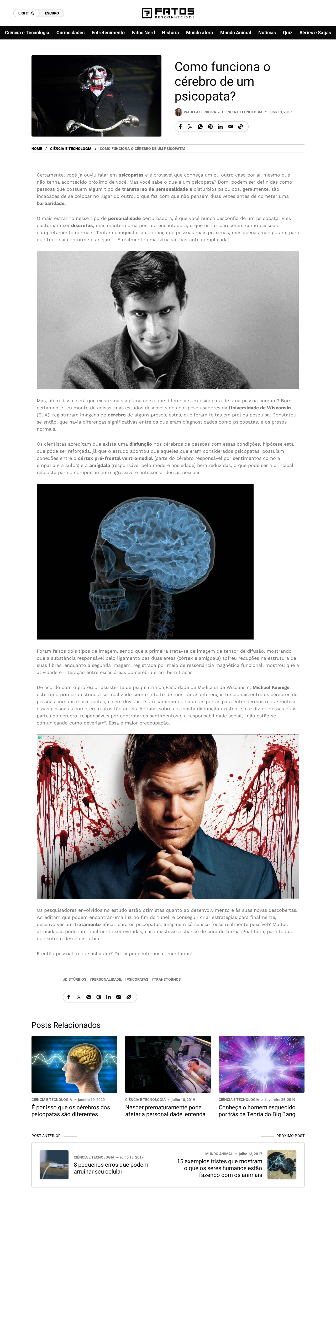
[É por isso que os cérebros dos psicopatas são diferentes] (74, 1064)
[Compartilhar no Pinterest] (210, 127)
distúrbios (75, 980)
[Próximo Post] (281, 1165)
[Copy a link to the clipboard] (240, 127)
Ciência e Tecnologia (242, 112)
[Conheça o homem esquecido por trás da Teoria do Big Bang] (261, 1064)
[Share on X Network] (190, 127)
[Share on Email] (230, 127)
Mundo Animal (219, 1154)
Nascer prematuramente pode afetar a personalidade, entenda (165, 1111)
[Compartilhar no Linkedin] (220, 127)
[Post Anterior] (54, 1165)
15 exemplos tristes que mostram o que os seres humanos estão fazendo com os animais (219, 1168)
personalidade (106, 980)
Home (37, 149)
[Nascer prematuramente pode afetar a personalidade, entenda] (168, 1064)
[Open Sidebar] (320, 60)
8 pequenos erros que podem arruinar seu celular (111, 1168)
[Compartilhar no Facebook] (180, 127)
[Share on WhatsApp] (200, 127)
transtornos (167, 980)
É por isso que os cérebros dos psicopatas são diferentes (71, 1111)
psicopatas (137, 980)
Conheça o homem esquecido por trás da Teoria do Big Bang (257, 1111)
